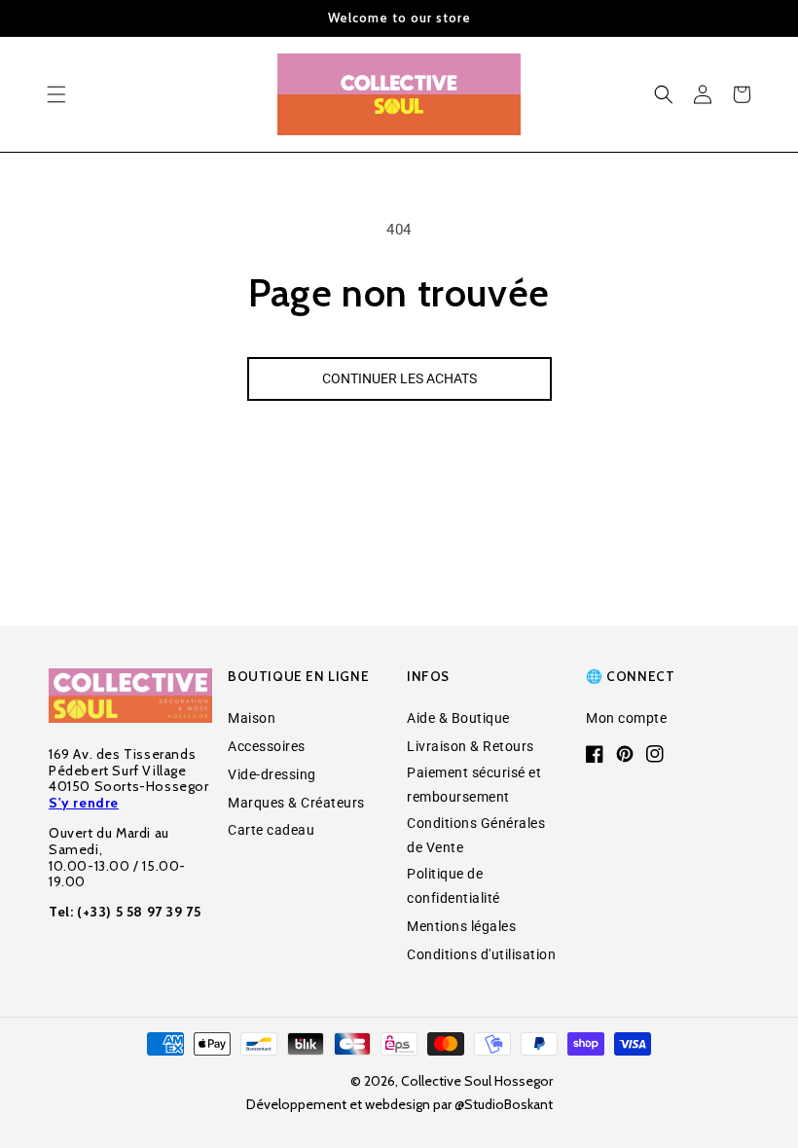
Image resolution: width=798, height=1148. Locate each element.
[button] (56, 94)
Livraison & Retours (470, 746)
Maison (251, 718)
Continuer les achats (399, 378)
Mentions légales (461, 926)
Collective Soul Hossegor (477, 1081)
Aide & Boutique (458, 718)
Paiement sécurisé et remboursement (474, 785)
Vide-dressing (272, 774)
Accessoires (267, 746)
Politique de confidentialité (453, 886)
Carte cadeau (271, 830)
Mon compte (626, 718)
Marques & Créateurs (296, 802)
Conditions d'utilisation (481, 954)
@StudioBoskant (503, 1104)
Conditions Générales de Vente (476, 835)
